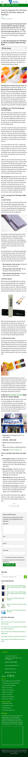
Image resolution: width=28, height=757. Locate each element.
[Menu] (2, 2)
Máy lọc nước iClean (7, 694)
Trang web (5, 550)
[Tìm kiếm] (26, 1)
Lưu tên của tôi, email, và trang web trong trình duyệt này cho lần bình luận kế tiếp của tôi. (14, 559)
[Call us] (13, 676)
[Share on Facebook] (10, 506)
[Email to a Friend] (15, 506)
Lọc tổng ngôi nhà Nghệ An (9, 685)
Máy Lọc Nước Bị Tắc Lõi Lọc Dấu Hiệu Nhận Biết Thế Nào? (13, 623)
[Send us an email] (10, 676)
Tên (4, 536)
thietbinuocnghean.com (15, 449)
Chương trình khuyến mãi (9, 710)
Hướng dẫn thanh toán (8, 705)
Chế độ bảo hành (7, 707)
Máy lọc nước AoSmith (8, 699)
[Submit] (25, 576)
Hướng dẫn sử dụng (7, 703)
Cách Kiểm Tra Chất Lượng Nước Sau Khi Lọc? (14, 636)
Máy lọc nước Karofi (7, 687)
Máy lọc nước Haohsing (8, 696)
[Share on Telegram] (18, 506)
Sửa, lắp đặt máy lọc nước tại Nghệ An (12, 680)
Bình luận (6, 523)
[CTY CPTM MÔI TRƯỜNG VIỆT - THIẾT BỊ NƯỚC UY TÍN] (14, 2)
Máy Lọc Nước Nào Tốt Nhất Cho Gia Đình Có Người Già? (13, 632)
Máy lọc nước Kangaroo (8, 690)
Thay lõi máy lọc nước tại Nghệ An (11, 683)
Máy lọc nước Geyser (8, 692)
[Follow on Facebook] (8, 676)
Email (4, 543)
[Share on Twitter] (12, 506)
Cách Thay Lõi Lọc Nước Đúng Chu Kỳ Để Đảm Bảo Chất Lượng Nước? (14, 627)
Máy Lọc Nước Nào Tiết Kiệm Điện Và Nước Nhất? (13, 640)
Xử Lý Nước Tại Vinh (15, 395)
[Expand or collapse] (25, 48)
